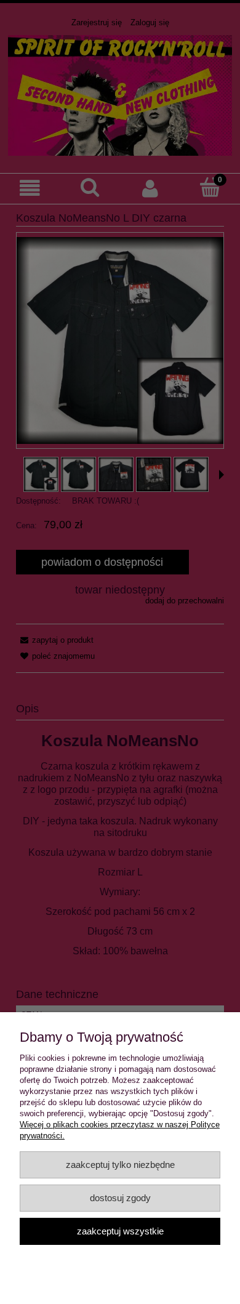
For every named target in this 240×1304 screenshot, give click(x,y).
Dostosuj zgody (120, 1198)
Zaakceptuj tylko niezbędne (120, 1164)
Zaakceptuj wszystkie (120, 1231)
